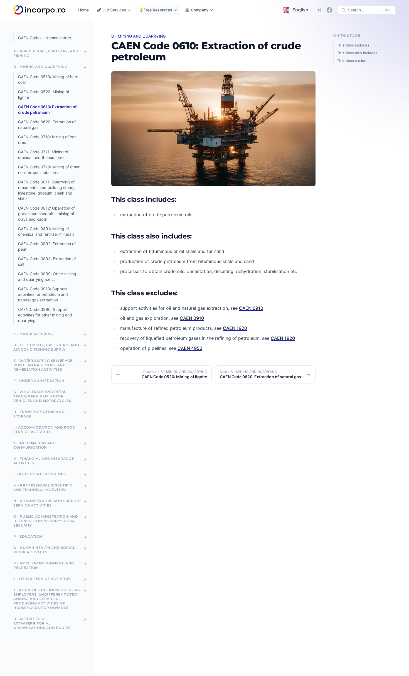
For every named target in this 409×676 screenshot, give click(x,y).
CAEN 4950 (190, 348)
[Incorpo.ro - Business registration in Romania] (39, 10)
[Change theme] (319, 10)
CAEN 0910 (251, 308)
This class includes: (354, 45)
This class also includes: (358, 53)
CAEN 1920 (235, 328)
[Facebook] (329, 10)
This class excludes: (354, 60)
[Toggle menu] (85, 52)
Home (83, 10)
